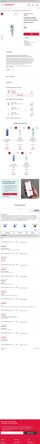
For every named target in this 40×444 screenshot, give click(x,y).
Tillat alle (32, 232)
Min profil (2, 441)
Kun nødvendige (7, 232)
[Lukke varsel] (38, 1)
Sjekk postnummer (27, 44)
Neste (3, 349)
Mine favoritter (3, 443)
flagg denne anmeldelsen (23, 242)
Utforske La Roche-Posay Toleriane (13, 118)
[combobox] (20, 8)
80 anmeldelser (31, 13)
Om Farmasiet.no (17, 441)
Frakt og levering (30, 443)
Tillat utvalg (20, 232)
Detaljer (35, 229)
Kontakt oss (29, 441)
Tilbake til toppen (36, 348)
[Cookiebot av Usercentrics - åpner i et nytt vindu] (34, 210)
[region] (11, 30)
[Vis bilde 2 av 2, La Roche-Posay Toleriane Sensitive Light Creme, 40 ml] (2, 39)
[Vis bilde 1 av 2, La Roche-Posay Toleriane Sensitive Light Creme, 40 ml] (2, 37)
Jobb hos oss (16, 443)
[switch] (15, 226)
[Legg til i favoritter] (17, 15)
